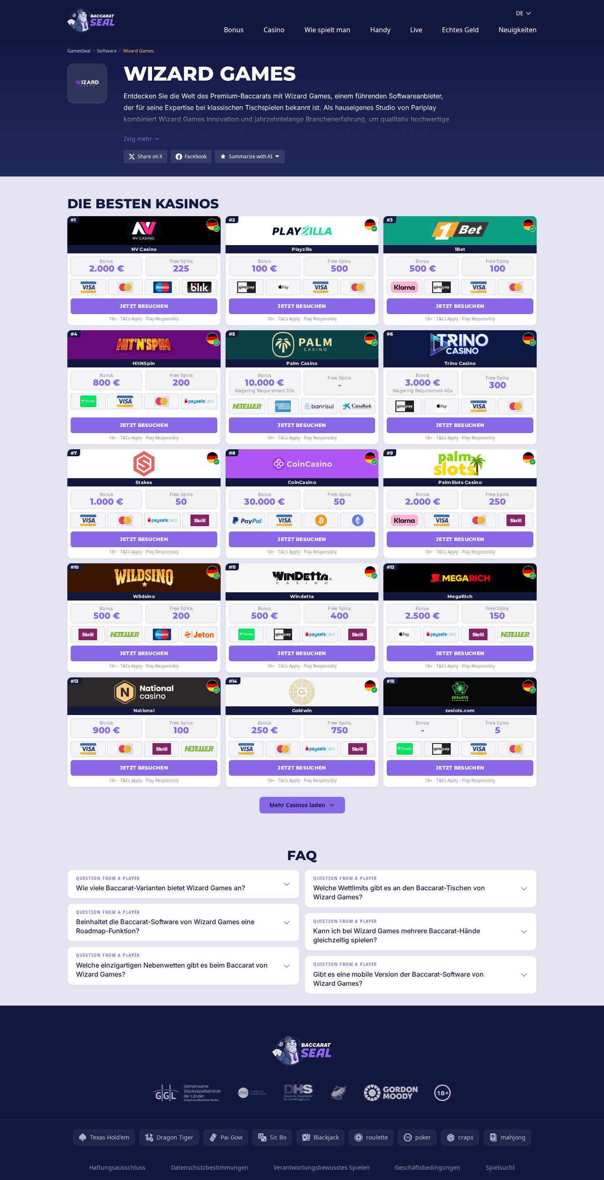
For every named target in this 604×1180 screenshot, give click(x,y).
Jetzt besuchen (144, 306)
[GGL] (187, 1093)
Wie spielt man (327, 29)
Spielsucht (500, 1167)
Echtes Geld (460, 29)
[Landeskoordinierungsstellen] (338, 1093)
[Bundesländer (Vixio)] (253, 1093)
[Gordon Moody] (391, 1093)
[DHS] (298, 1093)
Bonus (234, 29)
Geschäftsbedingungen (427, 1167)
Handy (380, 29)
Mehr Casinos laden (297, 805)
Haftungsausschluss (117, 1167)
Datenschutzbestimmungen (209, 1167)
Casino (274, 29)
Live (416, 29)
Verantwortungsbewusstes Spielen (321, 1167)
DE (519, 13)
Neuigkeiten (518, 29)
